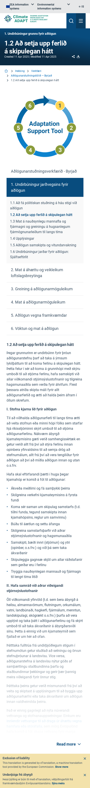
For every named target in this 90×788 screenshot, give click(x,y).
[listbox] (20, 6)
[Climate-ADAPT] (33, 18)
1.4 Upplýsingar (22, 238)
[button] (45, 171)
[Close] (84, 758)
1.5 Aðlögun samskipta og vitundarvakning (43, 245)
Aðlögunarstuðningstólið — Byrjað (31, 75)
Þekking (20, 71)
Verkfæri (36, 71)
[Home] (6, 71)
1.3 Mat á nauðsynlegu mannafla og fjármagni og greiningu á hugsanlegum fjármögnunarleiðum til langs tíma (40, 226)
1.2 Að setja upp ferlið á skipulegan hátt (41, 215)
